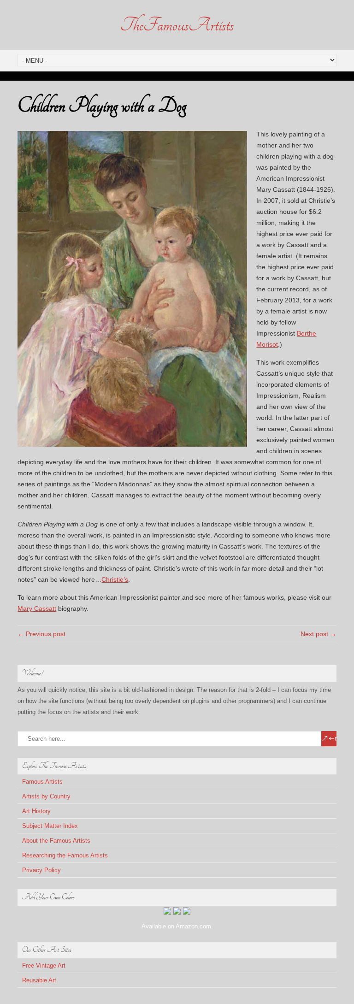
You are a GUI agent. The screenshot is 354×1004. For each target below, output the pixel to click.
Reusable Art (39, 980)
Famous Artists (42, 781)
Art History (36, 811)
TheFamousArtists (177, 25)
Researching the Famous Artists (65, 855)
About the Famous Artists (56, 840)
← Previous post (41, 634)
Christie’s (114, 579)
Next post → (318, 634)
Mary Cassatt (37, 608)
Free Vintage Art (43, 965)
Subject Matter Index (50, 825)
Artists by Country (46, 796)
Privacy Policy (41, 870)
